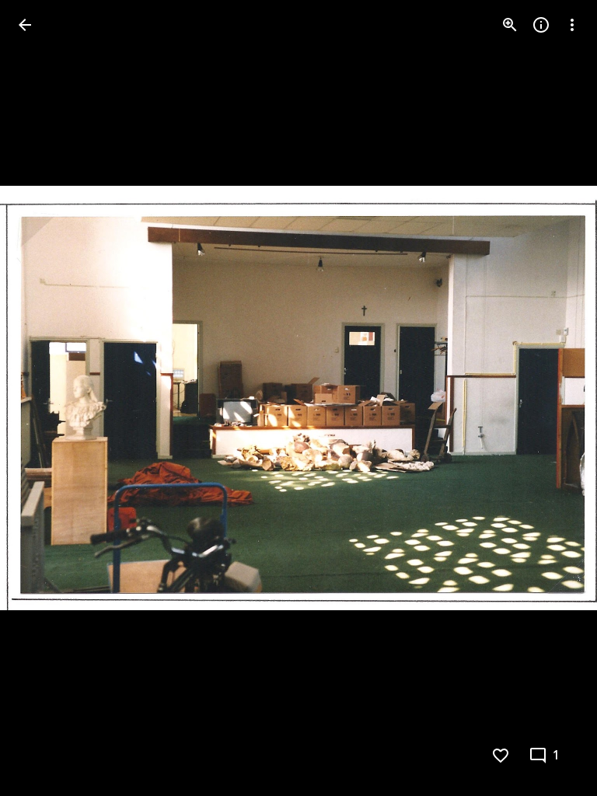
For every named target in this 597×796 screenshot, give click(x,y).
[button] (43, 398)
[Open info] (541, 24)
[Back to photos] (25, 25)
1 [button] (556, 755)
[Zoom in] (509, 24)
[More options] (572, 24)
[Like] (500, 755)
